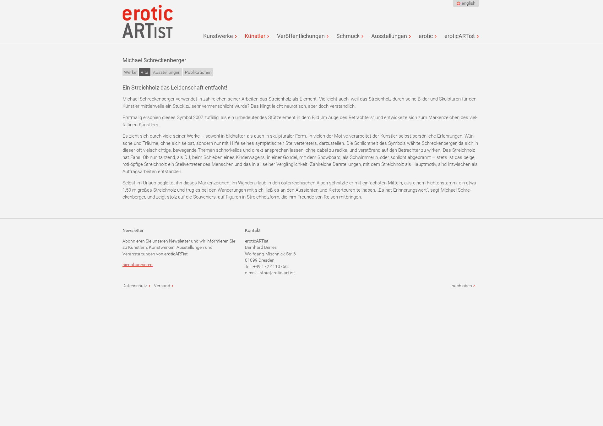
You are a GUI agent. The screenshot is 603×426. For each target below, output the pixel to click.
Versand (162, 285)
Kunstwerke (218, 36)
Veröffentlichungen (301, 36)
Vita (145, 72)
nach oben (462, 285)
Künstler (255, 36)
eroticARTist (459, 36)
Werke (130, 72)
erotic (426, 36)
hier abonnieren (137, 264)
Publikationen (198, 72)
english (468, 3)
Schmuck (348, 36)
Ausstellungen (389, 36)
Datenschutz (134, 285)
